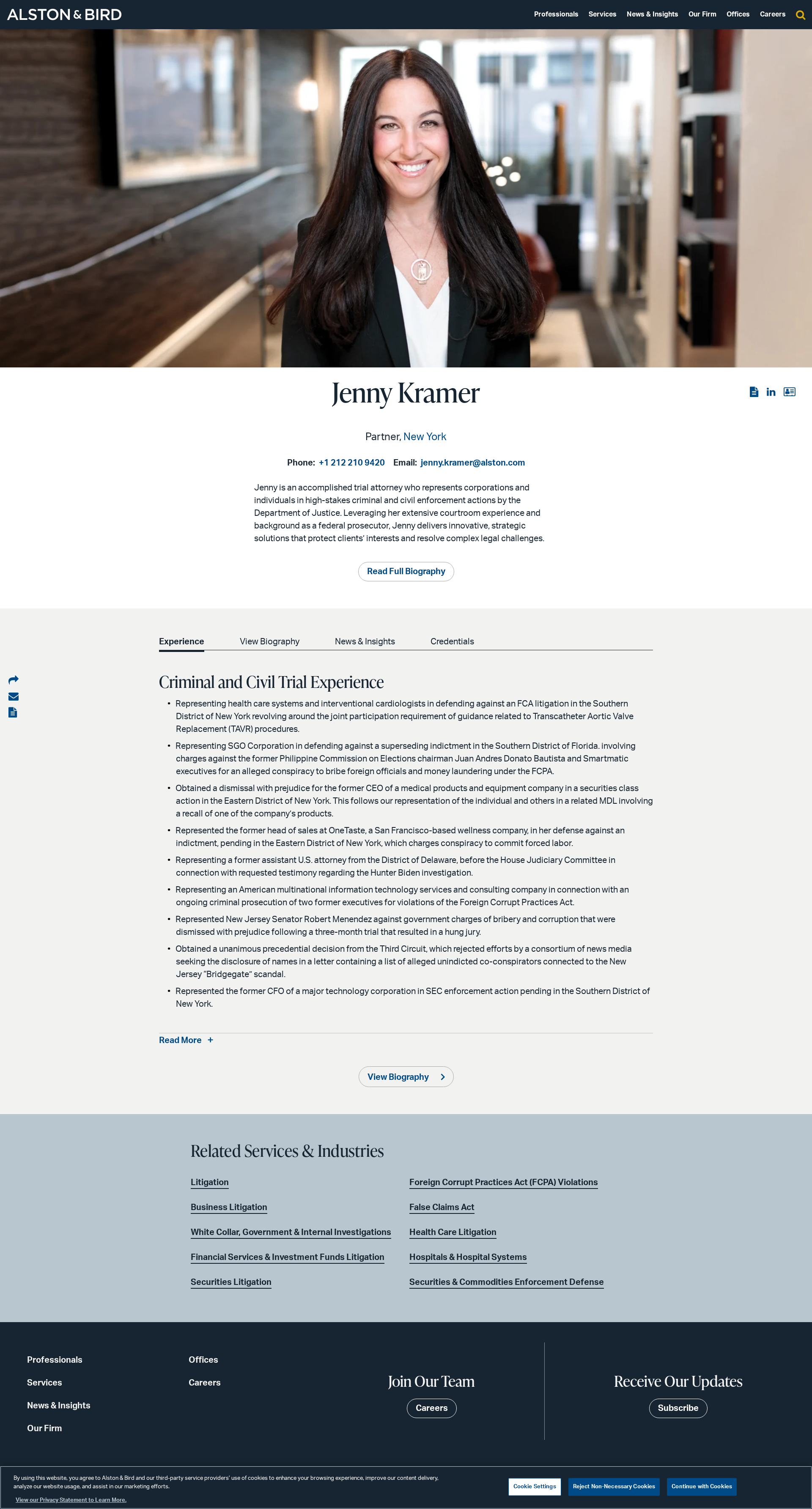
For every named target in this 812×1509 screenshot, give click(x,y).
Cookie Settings (534, 1487)
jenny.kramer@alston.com (473, 463)
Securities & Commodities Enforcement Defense (506, 1282)
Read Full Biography (406, 571)
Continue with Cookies (702, 1487)
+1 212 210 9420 (352, 463)
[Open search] (800, 14)
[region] (406, 1487)
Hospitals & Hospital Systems (468, 1257)
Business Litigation (229, 1207)
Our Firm (702, 14)
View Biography (269, 642)
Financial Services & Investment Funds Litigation (287, 1257)
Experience (181, 642)
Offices (738, 14)
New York (425, 437)
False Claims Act (442, 1207)
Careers (773, 14)
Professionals (556, 14)
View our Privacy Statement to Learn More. (71, 1500)
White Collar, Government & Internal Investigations (291, 1232)
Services (603, 14)
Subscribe (678, 1408)
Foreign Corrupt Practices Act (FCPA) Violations (503, 1182)
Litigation (210, 1182)
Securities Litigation (231, 1282)
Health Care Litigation (453, 1232)
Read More (180, 1040)
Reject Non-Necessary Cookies (614, 1487)
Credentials (452, 642)
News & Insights (652, 14)
